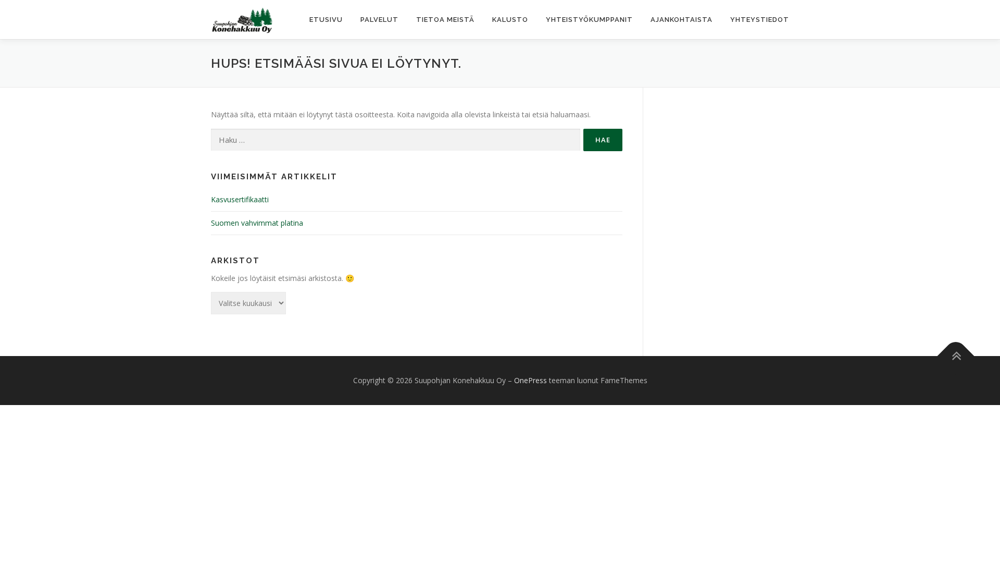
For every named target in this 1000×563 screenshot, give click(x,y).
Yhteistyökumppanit (589, 19)
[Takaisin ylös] (956, 356)
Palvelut (379, 19)
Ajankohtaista (681, 19)
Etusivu (326, 19)
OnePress (530, 380)
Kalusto (510, 19)
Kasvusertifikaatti (240, 199)
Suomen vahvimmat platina (257, 223)
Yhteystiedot (759, 19)
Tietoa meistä (445, 19)
